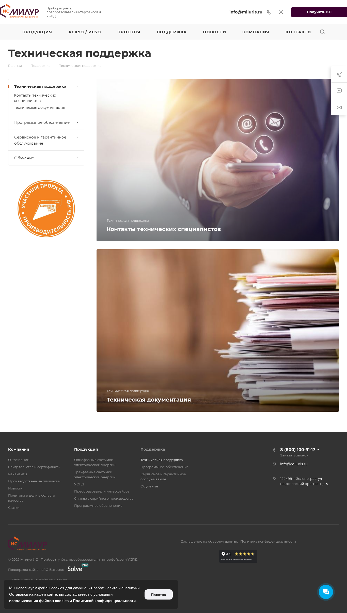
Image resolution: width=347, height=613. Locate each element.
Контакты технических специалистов (35, 98)
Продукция (86, 449)
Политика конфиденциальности (268, 541)
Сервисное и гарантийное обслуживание (40, 140)
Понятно (158, 595)
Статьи (14, 507)
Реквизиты (17, 474)
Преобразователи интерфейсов (102, 491)
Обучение (24, 158)
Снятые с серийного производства (104, 498)
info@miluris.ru (245, 12)
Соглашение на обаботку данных (209, 541)
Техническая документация (39, 107)
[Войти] (281, 12)
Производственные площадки (34, 481)
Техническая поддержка (40, 86)
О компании (18, 460)
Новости (15, 488)
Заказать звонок (294, 455)
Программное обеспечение (42, 122)
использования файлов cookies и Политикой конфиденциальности (72, 601)
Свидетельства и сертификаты (34, 467)
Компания (18, 449)
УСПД (79, 484)
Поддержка (152, 449)
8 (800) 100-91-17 (297, 449)
